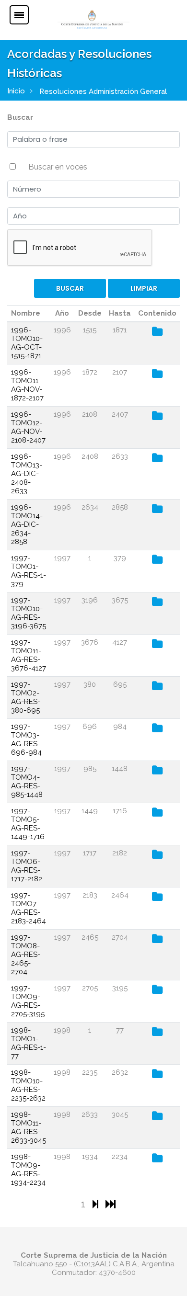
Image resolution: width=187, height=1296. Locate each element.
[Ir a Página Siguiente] (97, 1204)
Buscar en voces (57, 166)
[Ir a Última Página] (110, 1204)
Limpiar (143, 288)
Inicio (16, 91)
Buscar (20, 117)
